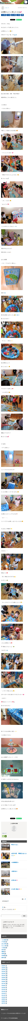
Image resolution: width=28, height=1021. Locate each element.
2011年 (3, 995)
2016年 (3, 985)
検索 (24, 915)
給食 (3, 957)
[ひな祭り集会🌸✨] (11, 894)
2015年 (3, 987)
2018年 (3, 981)
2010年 (3, 997)
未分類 (3, 955)
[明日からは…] (10, 849)
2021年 (3, 975)
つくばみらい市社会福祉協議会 (8, 1013)
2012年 (3, 993)
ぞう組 (8, 14)
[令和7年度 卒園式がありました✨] (14, 858)
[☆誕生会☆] (9, 876)
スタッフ (7, 7)
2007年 (3, 1003)
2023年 (3, 971)
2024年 (3, 969)
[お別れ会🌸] (9, 885)
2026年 (3, 965)
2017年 (3, 983)
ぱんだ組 (13, 14)
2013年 (3, 991)
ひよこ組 (4, 945)
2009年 (3, 999)
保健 (3, 951)
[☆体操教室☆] (10, 867)
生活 (3, 949)
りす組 (18, 14)
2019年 (3, 979)
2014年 (3, 989)
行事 (22, 14)
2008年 (3, 1001)
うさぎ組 (3, 14)
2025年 (3, 967)
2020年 (3, 977)
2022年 (3, 973)
